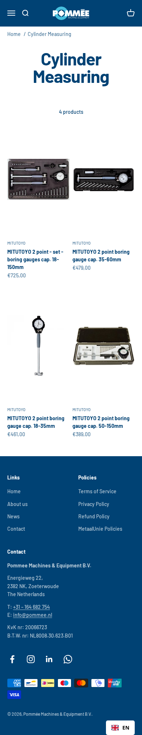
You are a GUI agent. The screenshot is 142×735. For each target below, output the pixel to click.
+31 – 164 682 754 (31, 607)
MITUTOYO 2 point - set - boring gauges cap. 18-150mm (35, 259)
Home (14, 34)
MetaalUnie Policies (100, 529)
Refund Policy (94, 516)
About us (17, 504)
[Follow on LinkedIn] (49, 659)
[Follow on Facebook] (12, 659)
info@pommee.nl (32, 615)
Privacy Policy (93, 504)
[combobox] (120, 727)
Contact (16, 529)
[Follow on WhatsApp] (68, 659)
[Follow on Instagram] (31, 659)
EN (125, 727)
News (13, 516)
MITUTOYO (16, 243)
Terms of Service (97, 491)
